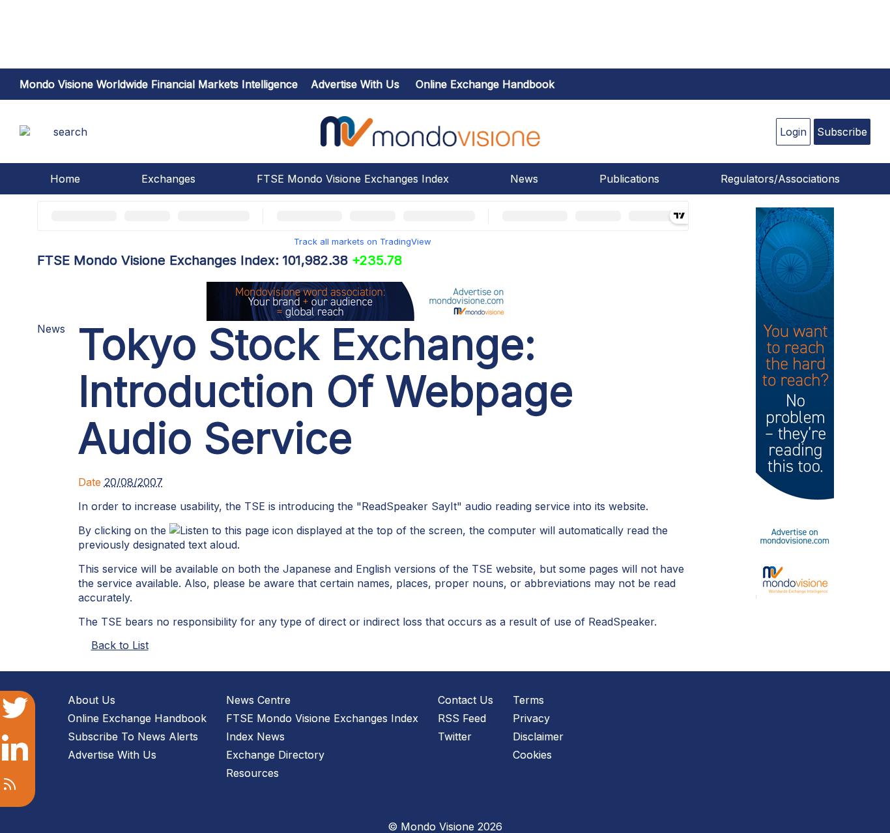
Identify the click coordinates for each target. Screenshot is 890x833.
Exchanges (168, 178)
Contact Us (465, 699)
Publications (629, 178)
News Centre (258, 699)
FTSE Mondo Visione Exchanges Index (353, 178)
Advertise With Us (112, 754)
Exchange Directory (275, 754)
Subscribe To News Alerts (133, 736)
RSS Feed (462, 718)
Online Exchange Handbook (485, 84)
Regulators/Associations (780, 178)
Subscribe (842, 131)
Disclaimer (538, 736)
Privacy (531, 718)
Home (65, 178)
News (524, 178)
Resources (252, 773)
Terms (528, 699)
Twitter (455, 736)
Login (793, 131)
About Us (91, 699)
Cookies (532, 754)
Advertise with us (355, 84)
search (70, 131)
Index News (255, 736)
